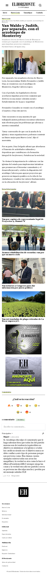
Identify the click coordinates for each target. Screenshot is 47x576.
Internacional (6, 515)
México (4, 511)
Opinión (4, 530)
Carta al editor (7, 538)
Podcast (4, 546)
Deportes (5, 522)
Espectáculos (6, 534)
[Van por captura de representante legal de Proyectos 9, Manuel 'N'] (23, 204)
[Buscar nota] (40, 5)
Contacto (5, 566)
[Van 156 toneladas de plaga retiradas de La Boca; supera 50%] (23, 304)
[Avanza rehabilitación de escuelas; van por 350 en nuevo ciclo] (23, 237)
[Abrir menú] (7, 5)
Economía (5, 518)
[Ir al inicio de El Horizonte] (23, 5)
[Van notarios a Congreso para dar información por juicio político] (23, 271)
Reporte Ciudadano (8, 553)
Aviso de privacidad (8, 562)
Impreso (4, 550)
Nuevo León (6, 507)
